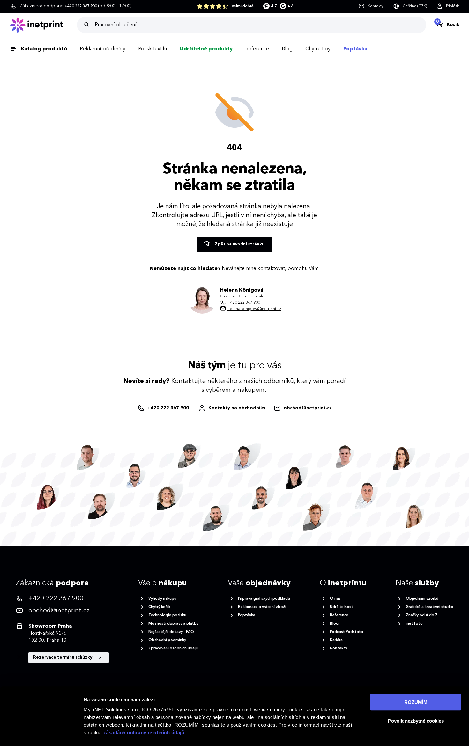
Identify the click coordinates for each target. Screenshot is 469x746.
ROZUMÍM (416, 702)
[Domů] (43, 25)
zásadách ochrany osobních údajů (144, 732)
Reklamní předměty (102, 49)
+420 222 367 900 (243, 302)
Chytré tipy (318, 49)
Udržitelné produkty (206, 49)
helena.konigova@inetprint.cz (254, 309)
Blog (287, 49)
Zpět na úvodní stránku (239, 244)
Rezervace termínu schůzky (63, 657)
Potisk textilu (152, 49)
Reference (257, 49)
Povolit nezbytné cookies (416, 721)
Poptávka (355, 49)
